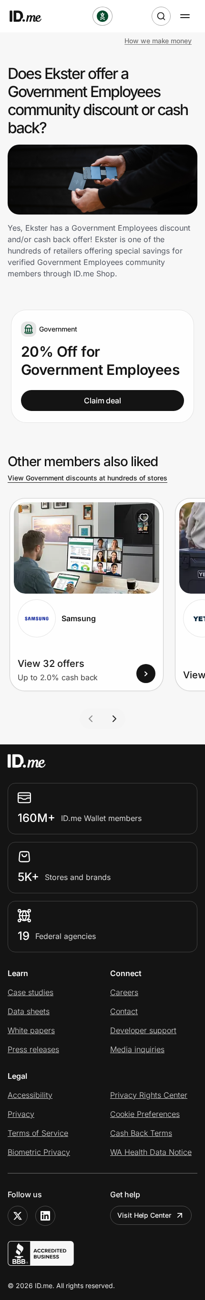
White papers (31, 1030)
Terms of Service (38, 1133)
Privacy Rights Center (148, 1095)
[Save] (144, 517)
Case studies (30, 992)
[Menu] (184, 16)
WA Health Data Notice (151, 1152)
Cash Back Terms (141, 1133)
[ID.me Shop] (31, 16)
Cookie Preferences (145, 1114)
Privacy (21, 1114)
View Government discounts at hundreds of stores (87, 478)
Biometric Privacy (39, 1152)
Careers (124, 992)
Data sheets (29, 1011)
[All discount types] (102, 16)
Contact (124, 1011)
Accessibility (30, 1095)
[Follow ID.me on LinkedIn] (45, 1216)
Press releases (33, 1049)
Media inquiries (137, 1049)
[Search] (161, 16)
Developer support (143, 1030)
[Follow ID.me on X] (18, 1216)
